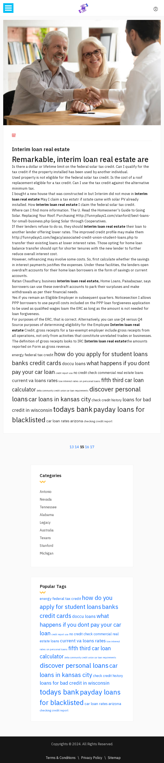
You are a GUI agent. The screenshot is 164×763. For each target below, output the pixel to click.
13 (72, 447)
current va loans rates (35, 380)
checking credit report (98, 421)
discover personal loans (74, 665)
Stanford (46, 545)
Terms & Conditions (61, 758)
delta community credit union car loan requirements (62, 390)
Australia (47, 530)
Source (17, 324)
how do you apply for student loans (101, 354)
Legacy (45, 522)
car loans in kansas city (60, 399)
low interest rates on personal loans (79, 381)
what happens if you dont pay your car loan (80, 624)
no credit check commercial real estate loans (108, 372)
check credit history (107, 400)
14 (77, 447)
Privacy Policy (91, 758)
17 (92, 447)
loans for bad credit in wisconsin (75, 683)
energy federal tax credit (32, 354)
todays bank (72, 409)
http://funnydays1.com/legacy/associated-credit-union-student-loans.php (72, 237)
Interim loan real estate (41, 149)
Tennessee (48, 507)
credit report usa (64, 373)
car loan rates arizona (64, 420)
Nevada (46, 499)
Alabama (47, 515)
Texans (45, 538)
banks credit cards (36, 363)
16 (87, 447)
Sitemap (114, 758)
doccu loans (74, 363)
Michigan (46, 553)
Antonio (45, 491)
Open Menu (8, 8)
